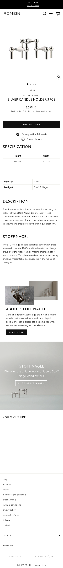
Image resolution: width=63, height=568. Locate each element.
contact (6, 525)
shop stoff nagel (31, 383)
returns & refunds (11, 515)
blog (5, 479)
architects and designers (14, 494)
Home (31, 90)
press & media (9, 499)
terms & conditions (12, 505)
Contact (9, 535)
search (6, 489)
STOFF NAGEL (31, 96)
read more (16, 332)
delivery (6, 520)
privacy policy (9, 510)
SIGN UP (8, 545)
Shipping (27, 111)
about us (7, 484)
